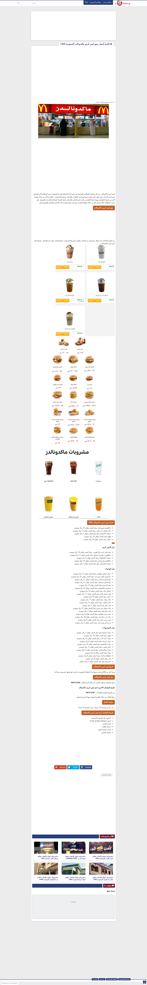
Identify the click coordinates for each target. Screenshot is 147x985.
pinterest (62, 767)
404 (86, 2)
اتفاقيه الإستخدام (112, 979)
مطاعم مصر (107, 2)
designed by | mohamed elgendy (10, 983)
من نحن (102, 979)
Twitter (75, 767)
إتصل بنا (95, 979)
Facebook (88, 767)
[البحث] (18, 3)
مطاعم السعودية (95, 2)
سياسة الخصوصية (124, 979)
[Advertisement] (74, 26)
